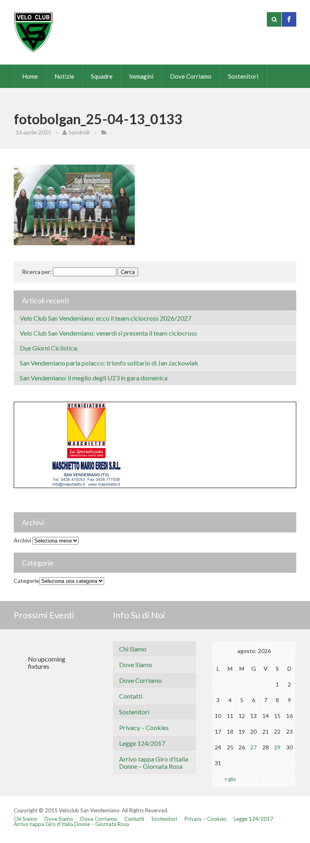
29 (277, 747)
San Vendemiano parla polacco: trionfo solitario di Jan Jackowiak (109, 363)
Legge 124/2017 (142, 743)
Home (30, 76)
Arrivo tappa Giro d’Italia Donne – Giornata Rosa (153, 762)
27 (253, 747)
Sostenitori (243, 76)
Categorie (26, 580)
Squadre (102, 76)
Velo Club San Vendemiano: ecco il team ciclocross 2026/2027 (105, 318)
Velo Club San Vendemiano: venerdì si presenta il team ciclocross (108, 333)
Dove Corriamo (191, 76)
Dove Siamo (135, 664)
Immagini (141, 76)
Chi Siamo (133, 649)
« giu (230, 778)
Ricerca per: (37, 271)
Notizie (64, 76)
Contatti (130, 696)
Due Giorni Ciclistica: (49, 348)
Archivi (22, 540)
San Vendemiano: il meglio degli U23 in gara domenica (94, 378)
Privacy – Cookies (144, 727)
